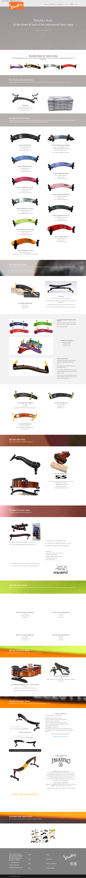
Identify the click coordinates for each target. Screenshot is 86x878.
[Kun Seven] (61, 295)
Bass (29, 868)
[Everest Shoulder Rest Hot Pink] (25, 186)
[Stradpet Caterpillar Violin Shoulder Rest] (25, 541)
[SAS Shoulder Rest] (61, 472)
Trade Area (49, 859)
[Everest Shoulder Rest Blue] (25, 165)
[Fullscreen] (39, 750)
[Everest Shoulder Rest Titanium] (25, 207)
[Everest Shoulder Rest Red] (61, 235)
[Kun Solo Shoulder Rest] (31, 375)
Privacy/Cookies (50, 868)
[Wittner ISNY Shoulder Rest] (25, 683)
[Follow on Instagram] (75, 863)
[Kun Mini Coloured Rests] (31, 354)
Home (46, 4)
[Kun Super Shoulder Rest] (61, 401)
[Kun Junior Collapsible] (31, 334)
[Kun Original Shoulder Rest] (25, 302)
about (72, 4)
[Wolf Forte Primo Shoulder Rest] (61, 611)
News (47, 854)
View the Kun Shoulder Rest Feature (21, 270)
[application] (25, 743)
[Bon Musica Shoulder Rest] (25, 104)
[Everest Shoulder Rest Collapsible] (61, 144)
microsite (68, 788)
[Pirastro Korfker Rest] (25, 781)
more (66, 4)
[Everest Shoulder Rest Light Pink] (61, 193)
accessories (59, 4)
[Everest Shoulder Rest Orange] (25, 249)
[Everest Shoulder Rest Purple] (61, 172)
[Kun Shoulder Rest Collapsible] (25, 401)
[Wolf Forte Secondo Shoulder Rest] (25, 611)
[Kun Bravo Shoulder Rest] (25, 423)
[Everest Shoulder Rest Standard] (25, 144)
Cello (29, 863)
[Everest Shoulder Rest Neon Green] (25, 228)
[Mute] (37, 750)
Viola (29, 859)
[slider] (24, 750)
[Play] (10, 750)
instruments (52, 4)
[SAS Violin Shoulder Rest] (25, 475)
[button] (25, 742)
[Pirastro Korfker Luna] (25, 731)
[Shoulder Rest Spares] (43, 842)
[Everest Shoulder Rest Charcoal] (61, 214)
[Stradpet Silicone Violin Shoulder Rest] (61, 539)
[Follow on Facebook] (71, 863)
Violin (29, 854)
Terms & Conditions (51, 863)
